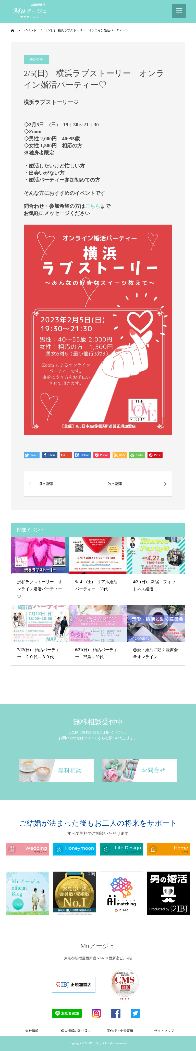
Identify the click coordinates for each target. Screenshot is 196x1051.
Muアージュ (98, 946)
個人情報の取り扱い (76, 1031)
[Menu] (179, 11)
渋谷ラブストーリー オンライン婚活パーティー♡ (39, 589)
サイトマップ (164, 1031)
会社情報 (32, 1031)
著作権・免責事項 (120, 1031)
